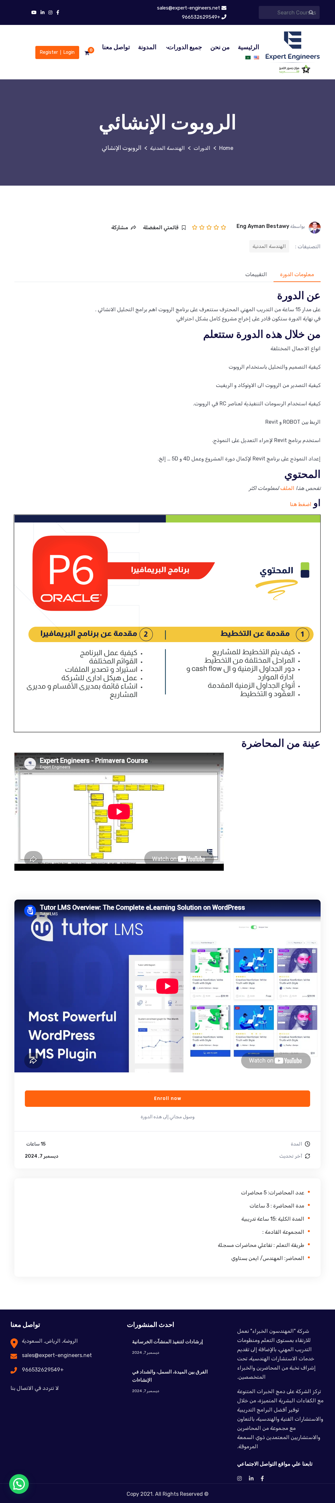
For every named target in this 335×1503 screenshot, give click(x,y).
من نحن (220, 47)
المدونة (147, 47)
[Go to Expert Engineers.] (226, 148)
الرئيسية (248, 47)
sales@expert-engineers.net (57, 1355)
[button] (19, 1484)
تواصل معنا (116, 47)
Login (69, 52)
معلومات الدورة (297, 274)
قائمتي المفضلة (161, 227)
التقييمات (256, 274)
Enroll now (167, 1098)
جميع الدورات (185, 47)
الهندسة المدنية (269, 246)
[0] (86, 53)
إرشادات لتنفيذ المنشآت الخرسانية (167, 1342)
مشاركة (119, 227)
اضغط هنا (300, 504)
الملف (286, 488)
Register (49, 52)
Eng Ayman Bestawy (263, 226)
